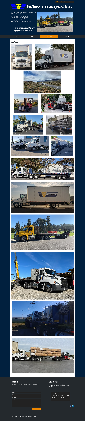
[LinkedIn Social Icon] (73, 406)
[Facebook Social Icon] (70, 406)
